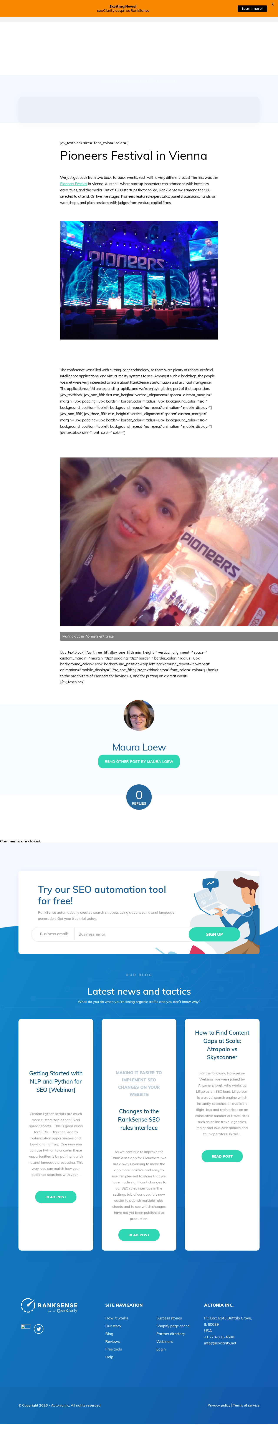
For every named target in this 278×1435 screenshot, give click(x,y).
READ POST (55, 1197)
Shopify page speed (173, 1326)
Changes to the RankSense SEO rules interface (139, 1119)
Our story (113, 1326)
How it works (116, 1318)
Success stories (169, 1318)
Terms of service (246, 1405)
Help (109, 1357)
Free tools (113, 1349)
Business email (54, 933)
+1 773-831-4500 (219, 1337)
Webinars (164, 1341)
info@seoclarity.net (220, 1343)
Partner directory (170, 1333)
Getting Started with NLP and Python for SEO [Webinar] (56, 1081)
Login (161, 1349)
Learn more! (252, 8)
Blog (109, 1333)
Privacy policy (219, 1405)
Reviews (112, 1341)
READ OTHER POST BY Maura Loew (139, 761)
